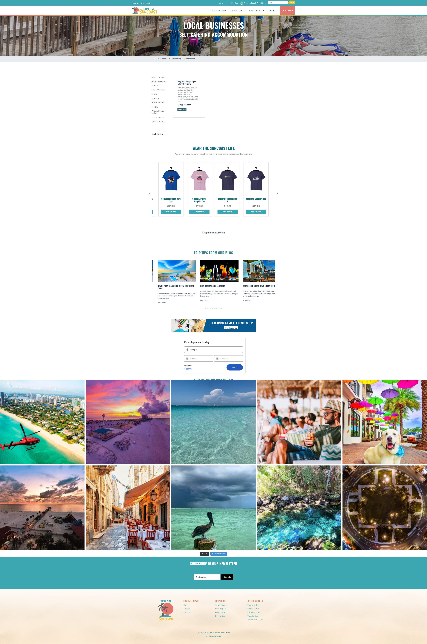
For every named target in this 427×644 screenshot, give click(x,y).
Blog (185, 605)
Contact (221, 3)
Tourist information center (158, 112)
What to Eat (252, 616)
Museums (155, 98)
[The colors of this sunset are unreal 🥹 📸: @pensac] (128, 422)
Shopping (155, 107)
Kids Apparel (221, 608)
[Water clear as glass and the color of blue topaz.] (299, 507)
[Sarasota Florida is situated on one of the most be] (42, 422)
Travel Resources (158, 117)
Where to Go (253, 605)
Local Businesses (255, 619)
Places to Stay (253, 612)
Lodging (154, 94)
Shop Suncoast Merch (213, 232)
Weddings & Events (158, 121)
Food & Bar (156, 86)
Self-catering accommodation (183, 59)
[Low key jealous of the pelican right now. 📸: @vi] (213, 507)
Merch (287, 10)
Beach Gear (220, 616)
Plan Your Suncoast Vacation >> (143, 3)
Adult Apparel (221, 605)
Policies (187, 612)
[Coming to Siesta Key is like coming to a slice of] (299, 422)
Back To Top (157, 134)
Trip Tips (273, 10)
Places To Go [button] (218, 10)
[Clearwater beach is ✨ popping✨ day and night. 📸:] (42, 507)
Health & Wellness (158, 90)
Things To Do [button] (237, 10)
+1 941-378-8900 (184, 105)
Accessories (220, 612)
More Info (182, 110)
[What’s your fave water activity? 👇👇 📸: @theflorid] (213, 422)
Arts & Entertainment (159, 81)
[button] (277, 193)
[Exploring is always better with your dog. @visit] (384, 422)
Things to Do (253, 608)
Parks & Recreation (158, 102)
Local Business (160, 59)
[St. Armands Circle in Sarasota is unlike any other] (384, 507)
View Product (171, 212)
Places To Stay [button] (256, 10)
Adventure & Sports (158, 77)
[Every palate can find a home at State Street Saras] (128, 507)
